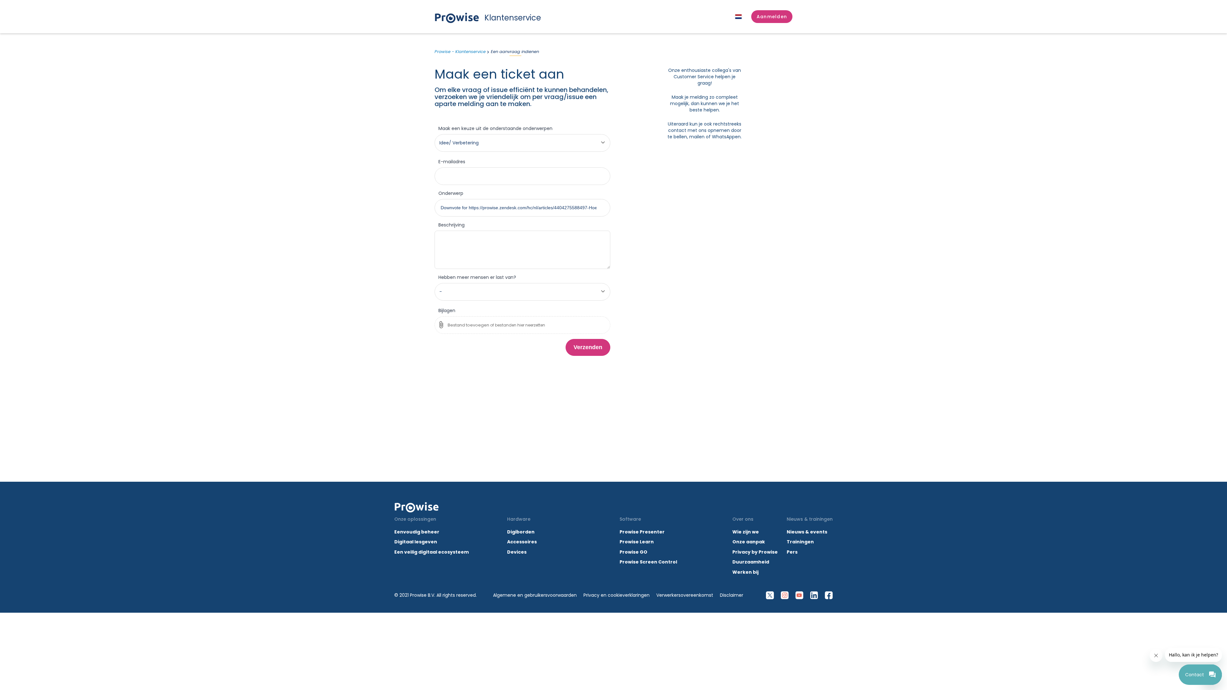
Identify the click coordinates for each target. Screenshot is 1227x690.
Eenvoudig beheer (416, 532)
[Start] (416, 507)
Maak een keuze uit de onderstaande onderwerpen (495, 128)
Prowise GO (633, 552)
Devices (517, 552)
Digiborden (521, 532)
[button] (771, 16)
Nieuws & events (807, 532)
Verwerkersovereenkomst (684, 595)
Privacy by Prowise (755, 552)
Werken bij (745, 572)
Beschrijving (451, 225)
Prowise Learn (637, 542)
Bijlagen (446, 310)
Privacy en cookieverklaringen (616, 595)
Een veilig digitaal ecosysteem (431, 552)
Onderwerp (450, 193)
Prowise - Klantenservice (460, 52)
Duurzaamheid (750, 562)
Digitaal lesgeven (415, 542)
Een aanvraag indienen (515, 52)
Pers (792, 552)
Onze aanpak (748, 542)
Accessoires (522, 542)
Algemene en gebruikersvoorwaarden (535, 595)
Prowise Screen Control (648, 562)
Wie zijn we (745, 532)
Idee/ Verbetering (459, 143)
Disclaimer (731, 595)
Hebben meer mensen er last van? (477, 277)
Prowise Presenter (642, 532)
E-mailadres (451, 161)
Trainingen (800, 542)
